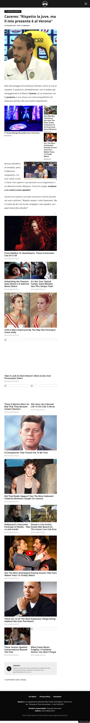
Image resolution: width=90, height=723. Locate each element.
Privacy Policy (45, 697)
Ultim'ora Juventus (13, 11)
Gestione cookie (84, 721)
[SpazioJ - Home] (45, 3)
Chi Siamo (32, 697)
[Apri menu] (86, 4)
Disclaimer (57, 697)
